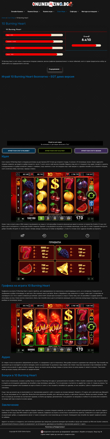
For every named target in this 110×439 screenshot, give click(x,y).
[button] (24, 11)
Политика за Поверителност (55, 427)
